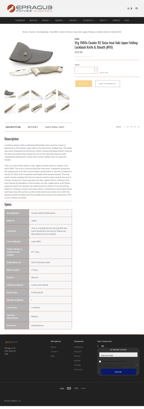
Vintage (73, 20)
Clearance (20, 20)
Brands (59, 20)
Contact (116, 20)
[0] (136, 8)
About (103, 20)
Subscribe (118, 372)
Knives (45, 20)
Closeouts (88, 20)
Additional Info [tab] (54, 127)
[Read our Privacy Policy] (136, 365)
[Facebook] (97, 346)
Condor (77, 38)
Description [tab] (13, 127)
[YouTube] (102, 346)
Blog (127, 20)
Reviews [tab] (33, 127)
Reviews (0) (90, 56)
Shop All (33, 20)
